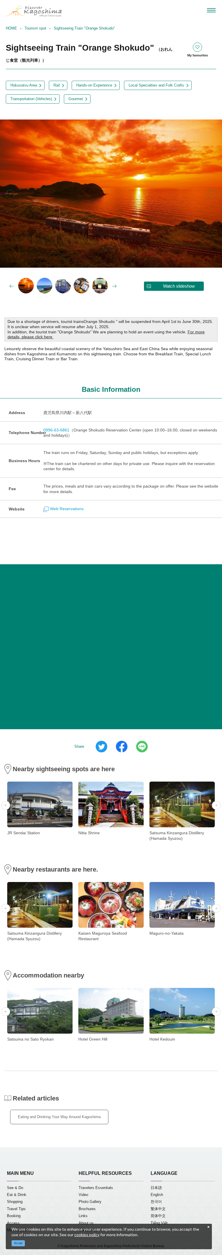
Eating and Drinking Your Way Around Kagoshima (59, 1117)
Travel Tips (16, 1209)
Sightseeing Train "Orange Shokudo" (84, 28)
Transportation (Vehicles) (31, 99)
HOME (11, 28)
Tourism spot (35, 28)
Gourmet (76, 99)
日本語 (156, 1188)
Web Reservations (67, 508)
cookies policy (86, 1234)
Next (212, 194)
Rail (56, 85)
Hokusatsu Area (23, 85)
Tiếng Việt (159, 1223)
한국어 (156, 1202)
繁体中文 (158, 1209)
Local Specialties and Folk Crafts (156, 85)
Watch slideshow (179, 286)
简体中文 (158, 1216)
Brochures (87, 1209)
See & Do (15, 1188)
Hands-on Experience (94, 85)
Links (83, 1216)
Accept (18, 1243)
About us (86, 1223)
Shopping (15, 1202)
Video (83, 1195)
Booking (14, 1216)
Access (13, 1223)
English (157, 1195)
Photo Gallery (90, 1202)
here (48, 337)
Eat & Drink (16, 1195)
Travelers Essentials (96, 1188)
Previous (10, 194)
